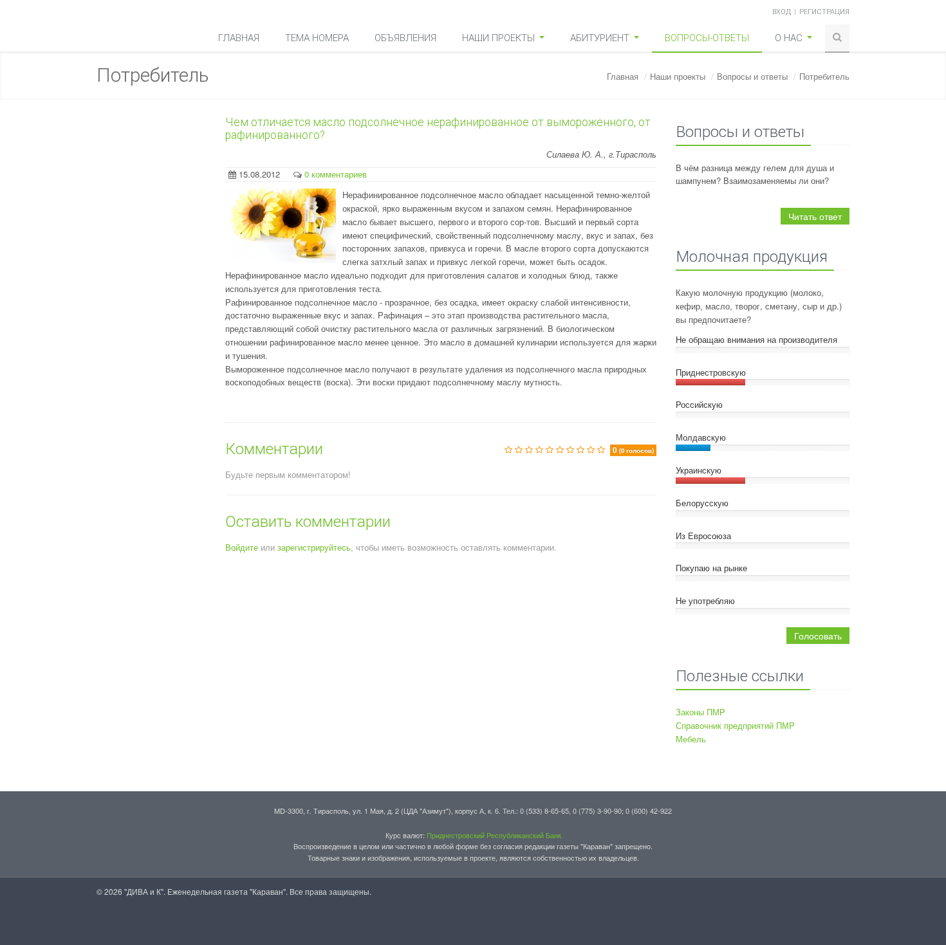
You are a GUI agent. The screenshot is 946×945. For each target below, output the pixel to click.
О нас (790, 38)
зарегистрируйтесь (314, 547)
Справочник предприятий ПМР (735, 725)
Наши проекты (499, 38)
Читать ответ (815, 216)
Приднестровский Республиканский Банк (494, 835)
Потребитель (824, 76)
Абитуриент (601, 38)
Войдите (241, 547)
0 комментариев (335, 174)
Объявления (405, 38)
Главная (238, 38)
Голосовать (818, 635)
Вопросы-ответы (707, 38)
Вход (781, 12)
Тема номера (317, 38)
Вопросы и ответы (752, 76)
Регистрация (824, 12)
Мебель (691, 739)
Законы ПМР (700, 712)
